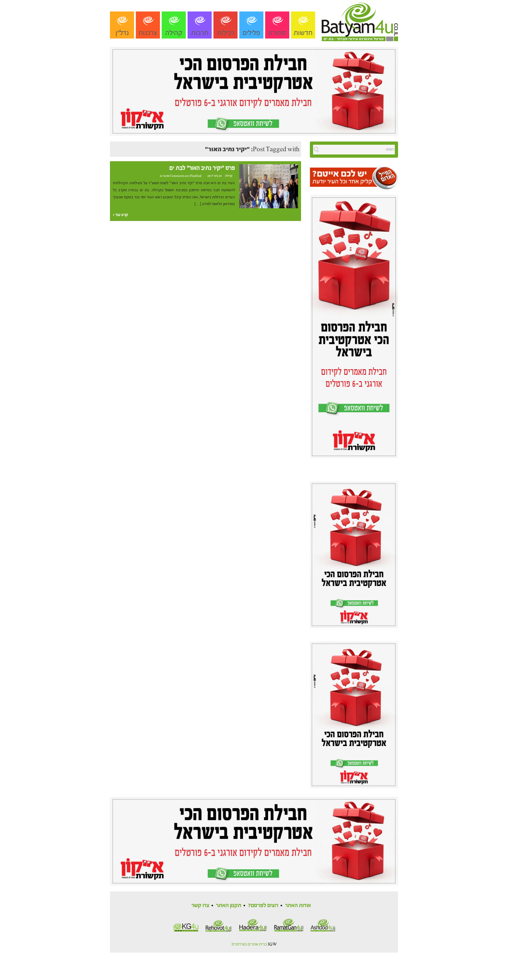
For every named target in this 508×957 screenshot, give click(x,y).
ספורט (277, 33)
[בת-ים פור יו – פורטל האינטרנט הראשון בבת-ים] (360, 20)
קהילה (174, 33)
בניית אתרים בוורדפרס (249, 944)
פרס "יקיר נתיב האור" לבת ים (202, 168)
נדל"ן (122, 33)
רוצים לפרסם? (263, 905)
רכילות (225, 33)
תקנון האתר (228, 905)
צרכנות (147, 33)
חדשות (303, 33)
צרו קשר (200, 905)
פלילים (251, 33)
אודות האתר (298, 905)
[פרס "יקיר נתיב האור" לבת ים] (268, 186)
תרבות (199, 33)
